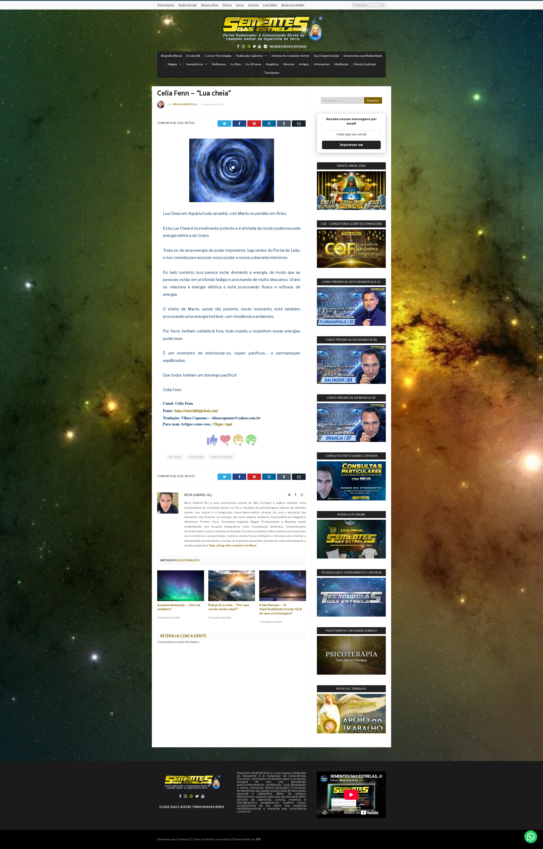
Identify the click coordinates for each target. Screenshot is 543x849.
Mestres (289, 64)
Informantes (321, 64)
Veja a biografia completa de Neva (232, 545)
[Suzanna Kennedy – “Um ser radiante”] (180, 585)
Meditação (341, 64)
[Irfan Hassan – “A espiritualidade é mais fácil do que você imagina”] (282, 585)
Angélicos (272, 64)
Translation (271, 72)
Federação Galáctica (249, 55)
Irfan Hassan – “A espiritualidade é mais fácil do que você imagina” (280, 609)
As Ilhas (236, 64)
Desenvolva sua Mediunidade (363, 55)
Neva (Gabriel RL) (185, 104)
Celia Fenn (196, 457)
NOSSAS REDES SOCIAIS (288, 46)
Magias (172, 64)
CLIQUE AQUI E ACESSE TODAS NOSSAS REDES (191, 807)
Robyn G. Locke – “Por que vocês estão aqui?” (228, 607)
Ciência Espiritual (364, 64)
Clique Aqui (222, 424)
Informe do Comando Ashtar (290, 55)
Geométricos (194, 64)
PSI (258, 839)
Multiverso (219, 64)
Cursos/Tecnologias (218, 55)
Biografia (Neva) (171, 55)
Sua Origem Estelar (326, 55)
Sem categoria (221, 457)
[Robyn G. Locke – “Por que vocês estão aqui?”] (231, 585)
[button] (530, 836)
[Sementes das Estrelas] (271, 28)
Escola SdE (193, 55)
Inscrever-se (351, 145)
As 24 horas (253, 64)
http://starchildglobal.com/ (196, 410)
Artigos (304, 64)
